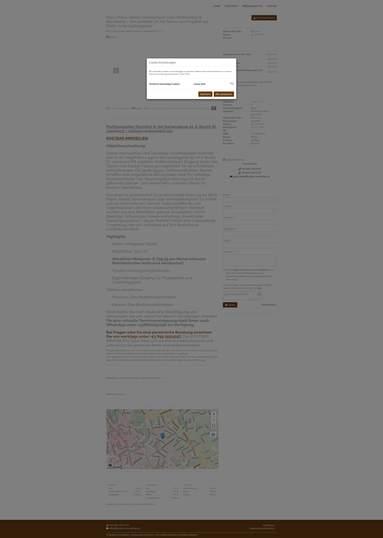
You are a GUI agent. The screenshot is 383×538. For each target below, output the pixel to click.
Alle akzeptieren (224, 94)
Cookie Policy (184, 74)
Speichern (205, 94)
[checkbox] (232, 83)
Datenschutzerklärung (158, 74)
